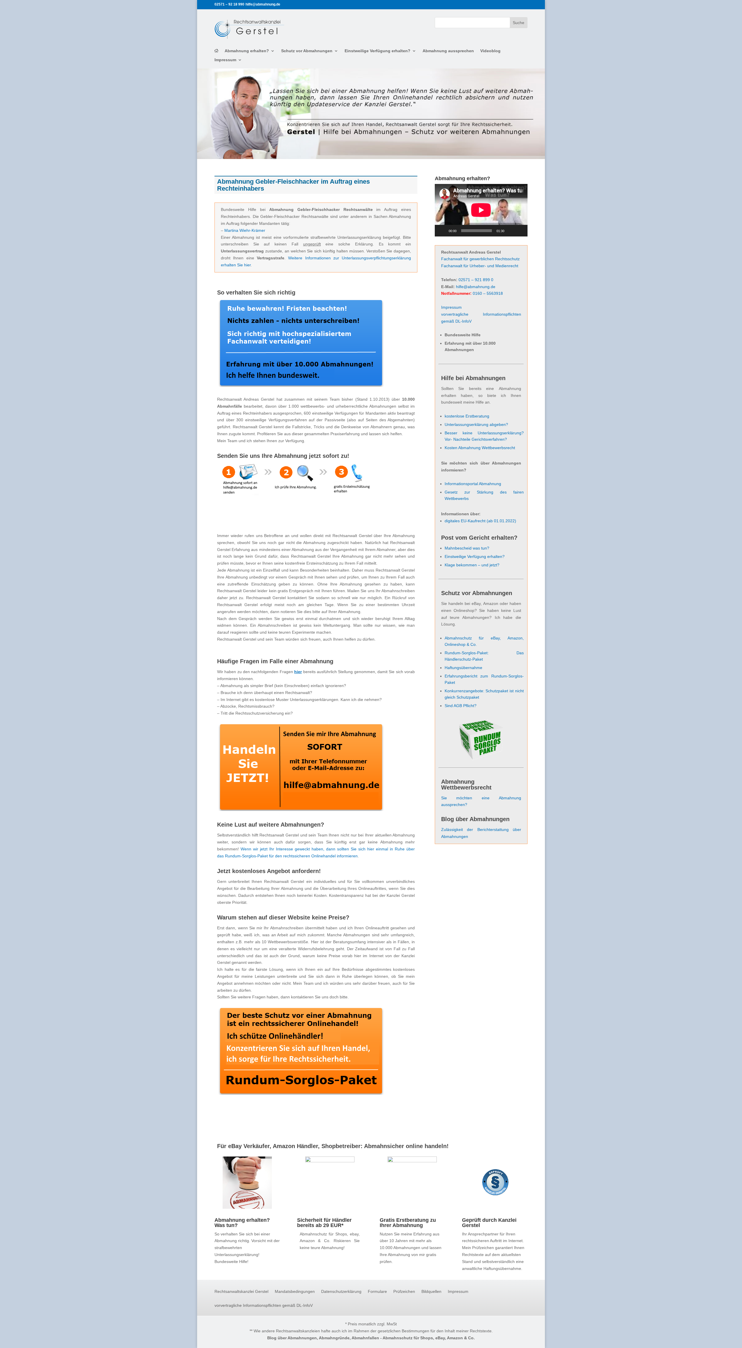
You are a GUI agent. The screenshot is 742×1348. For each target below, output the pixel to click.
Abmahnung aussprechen (448, 51)
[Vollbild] (520, 231)
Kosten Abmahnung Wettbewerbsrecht (480, 447)
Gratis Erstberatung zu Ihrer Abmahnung (408, 1222)
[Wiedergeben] (442, 231)
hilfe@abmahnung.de (475, 286)
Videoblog (490, 51)
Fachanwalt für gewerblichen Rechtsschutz (480, 258)
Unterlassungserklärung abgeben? (476, 424)
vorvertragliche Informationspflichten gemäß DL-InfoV (263, 1305)
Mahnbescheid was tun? (467, 548)
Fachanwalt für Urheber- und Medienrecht (479, 265)
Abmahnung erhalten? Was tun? (242, 1222)
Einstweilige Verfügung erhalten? (377, 51)
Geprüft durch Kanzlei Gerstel (489, 1222)
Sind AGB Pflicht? (461, 705)
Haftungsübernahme (463, 667)
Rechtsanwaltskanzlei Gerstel (241, 1291)
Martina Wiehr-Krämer (244, 230)
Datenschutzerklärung (341, 1291)
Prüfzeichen (404, 1291)
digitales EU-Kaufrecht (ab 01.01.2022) (480, 520)
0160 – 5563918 (488, 293)
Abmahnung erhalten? (247, 51)
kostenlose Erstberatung (467, 416)
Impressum (225, 60)
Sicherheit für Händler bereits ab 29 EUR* (324, 1222)
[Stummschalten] (511, 231)
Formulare (377, 1291)
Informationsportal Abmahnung (473, 483)
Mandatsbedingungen (295, 1291)
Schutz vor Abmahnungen (306, 51)
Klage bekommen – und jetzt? (472, 565)
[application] (481, 210)
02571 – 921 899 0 (476, 279)
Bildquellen (431, 1291)
